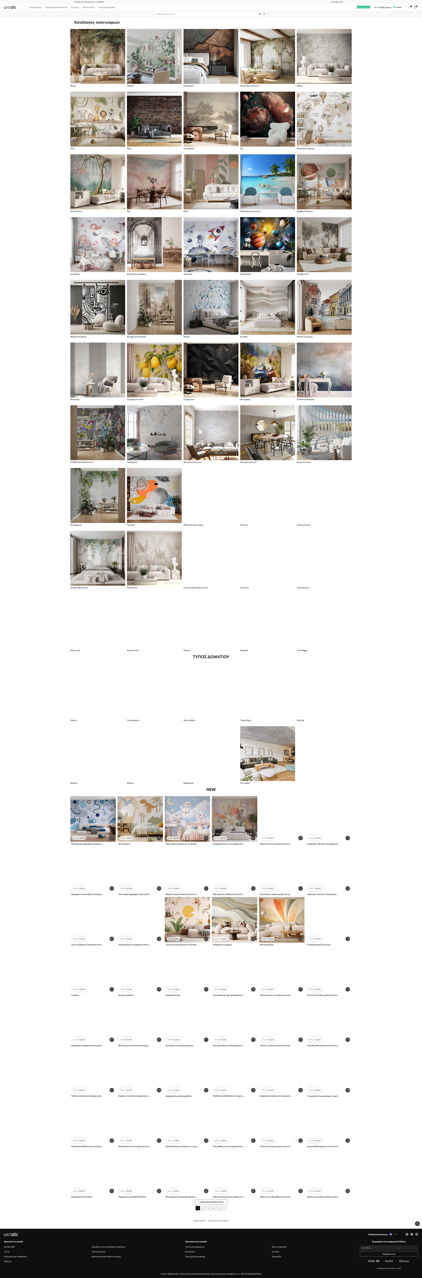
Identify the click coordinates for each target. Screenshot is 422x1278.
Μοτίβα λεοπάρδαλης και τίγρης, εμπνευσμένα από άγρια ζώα (229, 1096)
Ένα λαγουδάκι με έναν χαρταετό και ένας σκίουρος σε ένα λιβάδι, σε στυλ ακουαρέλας (229, 1045)
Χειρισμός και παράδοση (15, 1256)
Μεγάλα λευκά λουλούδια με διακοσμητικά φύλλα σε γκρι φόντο (134, 1146)
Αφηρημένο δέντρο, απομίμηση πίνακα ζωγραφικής (323, 844)
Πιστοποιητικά (98, 1251)
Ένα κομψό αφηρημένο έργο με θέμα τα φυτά (134, 894)
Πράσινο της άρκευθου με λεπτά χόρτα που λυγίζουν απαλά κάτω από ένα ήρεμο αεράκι (276, 1196)
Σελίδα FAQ (9, 1247)
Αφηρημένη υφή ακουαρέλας (179, 1096)
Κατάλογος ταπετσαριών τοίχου (106, 1256)
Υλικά (6, 1251)
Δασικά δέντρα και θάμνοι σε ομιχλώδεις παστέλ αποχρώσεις (182, 1146)
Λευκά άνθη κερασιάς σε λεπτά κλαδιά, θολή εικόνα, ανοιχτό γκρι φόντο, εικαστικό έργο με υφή (323, 1146)
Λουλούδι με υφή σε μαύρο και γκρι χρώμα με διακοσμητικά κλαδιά (276, 894)
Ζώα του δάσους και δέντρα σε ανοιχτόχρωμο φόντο (87, 944)
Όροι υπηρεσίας (279, 1247)
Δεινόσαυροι (124, 844)
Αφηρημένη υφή (173, 995)
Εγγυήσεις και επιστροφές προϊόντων (109, 1247)
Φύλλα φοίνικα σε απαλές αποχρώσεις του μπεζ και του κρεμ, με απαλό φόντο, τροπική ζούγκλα (134, 1045)
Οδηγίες (8, 1261)
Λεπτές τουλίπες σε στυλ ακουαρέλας (276, 1045)
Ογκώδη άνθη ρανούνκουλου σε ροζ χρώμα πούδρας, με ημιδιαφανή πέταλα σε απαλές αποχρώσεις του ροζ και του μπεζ (323, 1045)
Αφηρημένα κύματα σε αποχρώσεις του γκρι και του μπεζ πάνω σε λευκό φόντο (276, 1096)
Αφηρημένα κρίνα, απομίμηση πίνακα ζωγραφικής (229, 844)
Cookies (275, 1251)
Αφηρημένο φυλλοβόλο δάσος (132, 1196)
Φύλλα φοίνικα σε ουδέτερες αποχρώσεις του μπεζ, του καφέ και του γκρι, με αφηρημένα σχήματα (276, 995)
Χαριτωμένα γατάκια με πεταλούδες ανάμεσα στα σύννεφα (182, 844)
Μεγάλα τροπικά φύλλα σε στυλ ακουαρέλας (182, 894)
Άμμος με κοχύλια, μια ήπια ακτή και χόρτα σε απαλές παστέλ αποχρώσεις (323, 1196)
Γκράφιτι (75, 995)
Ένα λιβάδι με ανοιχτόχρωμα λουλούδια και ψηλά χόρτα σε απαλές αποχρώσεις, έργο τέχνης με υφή (229, 1146)
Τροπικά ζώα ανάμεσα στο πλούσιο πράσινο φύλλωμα (182, 944)
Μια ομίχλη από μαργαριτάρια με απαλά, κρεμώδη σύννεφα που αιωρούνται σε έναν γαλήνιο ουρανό (182, 1196)
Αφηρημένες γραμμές (222, 944)
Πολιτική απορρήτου (194, 1247)
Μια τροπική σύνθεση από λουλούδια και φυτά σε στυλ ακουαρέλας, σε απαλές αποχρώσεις (229, 894)
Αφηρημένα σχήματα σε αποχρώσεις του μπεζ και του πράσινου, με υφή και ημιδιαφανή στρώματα (87, 1045)
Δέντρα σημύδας (125, 995)
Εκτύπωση (190, 1251)
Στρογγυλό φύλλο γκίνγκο (319, 944)
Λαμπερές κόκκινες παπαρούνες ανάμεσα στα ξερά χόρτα (323, 894)
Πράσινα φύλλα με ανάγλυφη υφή (86, 1096)
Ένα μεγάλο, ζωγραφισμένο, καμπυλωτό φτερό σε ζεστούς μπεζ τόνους (323, 1096)
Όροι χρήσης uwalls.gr (195, 1256)
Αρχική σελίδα (199, 1220)
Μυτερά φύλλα (267, 944)
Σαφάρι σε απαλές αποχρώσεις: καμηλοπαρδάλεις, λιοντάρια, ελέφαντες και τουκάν (134, 1096)
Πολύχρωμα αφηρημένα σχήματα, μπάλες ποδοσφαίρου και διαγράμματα (87, 844)
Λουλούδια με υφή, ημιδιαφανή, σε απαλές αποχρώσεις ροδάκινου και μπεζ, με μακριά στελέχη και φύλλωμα (229, 995)
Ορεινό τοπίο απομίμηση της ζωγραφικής (276, 844)
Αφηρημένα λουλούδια (81, 1196)
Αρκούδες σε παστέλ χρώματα (179, 1045)
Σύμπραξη (276, 1256)
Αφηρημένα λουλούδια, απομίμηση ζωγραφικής (87, 894)
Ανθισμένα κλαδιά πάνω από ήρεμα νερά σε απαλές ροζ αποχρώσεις (87, 1146)
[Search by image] (260, 14)
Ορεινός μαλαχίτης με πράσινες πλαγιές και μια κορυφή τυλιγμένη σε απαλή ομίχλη (229, 1196)
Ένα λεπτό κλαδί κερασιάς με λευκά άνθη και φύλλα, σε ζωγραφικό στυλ (323, 995)
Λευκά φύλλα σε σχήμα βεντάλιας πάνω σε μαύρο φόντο (134, 944)
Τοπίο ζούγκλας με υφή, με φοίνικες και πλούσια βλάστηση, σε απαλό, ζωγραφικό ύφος (276, 1146)
